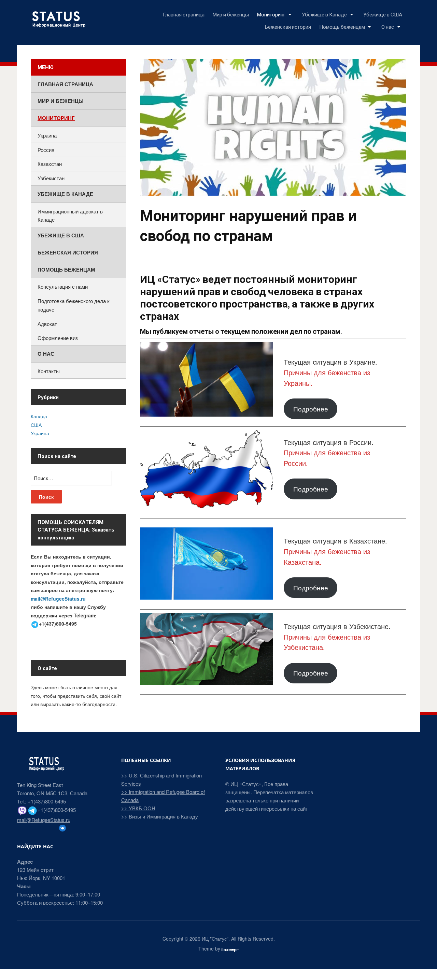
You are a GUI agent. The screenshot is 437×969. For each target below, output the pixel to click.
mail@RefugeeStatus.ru (58, 598)
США (36, 424)
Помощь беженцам (342, 27)
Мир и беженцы (231, 14)
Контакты (49, 371)
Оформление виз (58, 337)
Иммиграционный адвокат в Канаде (70, 215)
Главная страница (184, 14)
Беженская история (288, 27)
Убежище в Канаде (324, 14)
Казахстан (50, 163)
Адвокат (47, 323)
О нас (387, 27)
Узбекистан (51, 178)
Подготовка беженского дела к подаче (74, 305)
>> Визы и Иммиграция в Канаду (159, 816)
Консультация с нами (63, 286)
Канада (39, 416)
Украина (47, 135)
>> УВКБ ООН (138, 808)
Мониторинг (271, 14)
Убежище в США (382, 14)
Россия (46, 149)
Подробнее (310, 408)
